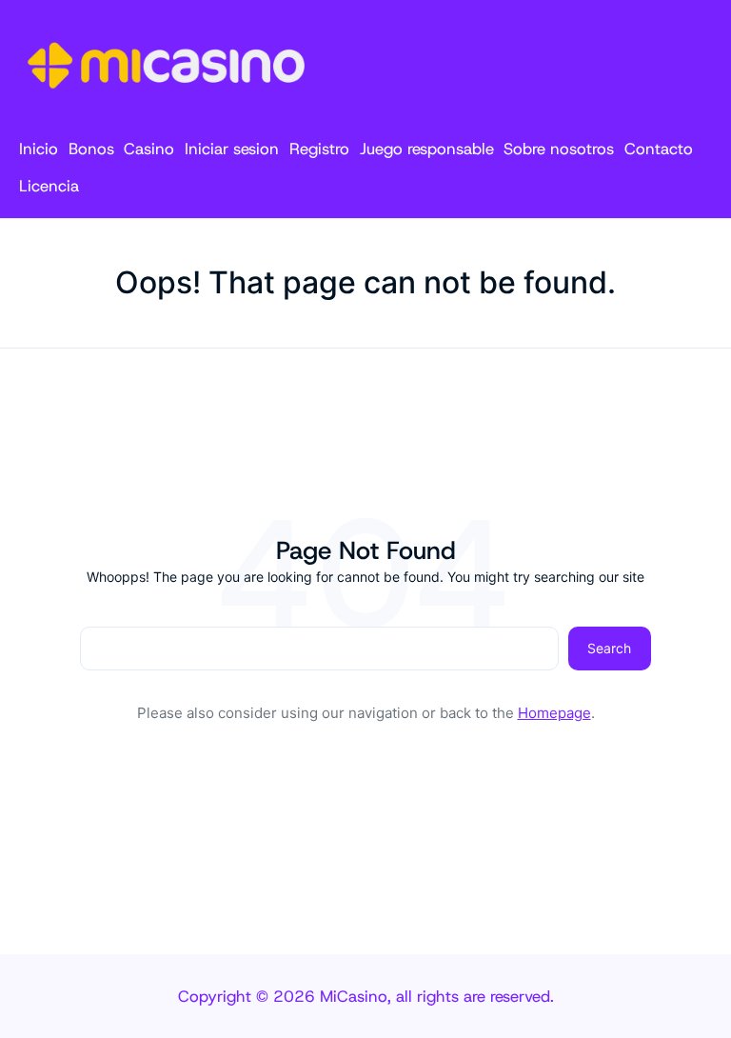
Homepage (554, 713)
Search (609, 648)
